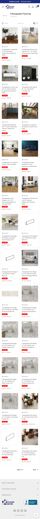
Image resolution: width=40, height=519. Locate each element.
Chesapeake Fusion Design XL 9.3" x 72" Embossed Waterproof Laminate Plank (9, 201)
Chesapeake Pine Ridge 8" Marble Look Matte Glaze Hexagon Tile (9, 237)
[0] (36, 7)
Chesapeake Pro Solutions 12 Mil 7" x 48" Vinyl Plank (10, 163)
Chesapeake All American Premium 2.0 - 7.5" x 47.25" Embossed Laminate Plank (30, 51)
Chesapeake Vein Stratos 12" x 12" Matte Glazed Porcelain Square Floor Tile (29, 453)
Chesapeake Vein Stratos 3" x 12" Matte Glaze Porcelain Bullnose (9, 452)
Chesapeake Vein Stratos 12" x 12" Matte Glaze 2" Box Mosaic (30, 417)
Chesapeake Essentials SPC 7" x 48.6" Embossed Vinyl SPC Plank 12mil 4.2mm (9, 127)
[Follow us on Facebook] (14, 510)
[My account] (33, 7)
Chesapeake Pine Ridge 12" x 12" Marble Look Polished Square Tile (29, 381)
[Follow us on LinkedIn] (25, 510)
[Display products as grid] (34, 23)
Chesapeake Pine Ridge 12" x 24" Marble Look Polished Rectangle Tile (29, 309)
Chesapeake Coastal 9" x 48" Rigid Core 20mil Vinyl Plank (29, 126)
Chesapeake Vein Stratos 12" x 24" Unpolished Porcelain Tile (29, 89)
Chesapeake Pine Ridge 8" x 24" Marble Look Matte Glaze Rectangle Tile (10, 309)
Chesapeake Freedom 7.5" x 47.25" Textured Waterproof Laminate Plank (30, 201)
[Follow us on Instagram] (18, 510)
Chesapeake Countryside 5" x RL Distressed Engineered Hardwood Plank (9, 52)
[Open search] (29, 7)
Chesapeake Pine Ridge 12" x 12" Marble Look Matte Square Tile (10, 417)
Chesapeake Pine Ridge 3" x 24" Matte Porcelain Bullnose (10, 273)
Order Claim (26, 1)
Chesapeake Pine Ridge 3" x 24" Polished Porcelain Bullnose (30, 237)
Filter (6, 23)
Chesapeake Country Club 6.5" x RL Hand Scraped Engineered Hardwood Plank (10, 89)
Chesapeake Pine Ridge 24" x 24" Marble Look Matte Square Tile (9, 381)
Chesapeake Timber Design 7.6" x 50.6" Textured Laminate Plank (29, 164)
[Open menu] (3, 7)
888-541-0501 (15, 1)
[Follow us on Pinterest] (21, 510)
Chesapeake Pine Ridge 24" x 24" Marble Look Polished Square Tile (9, 345)
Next (34, 469)
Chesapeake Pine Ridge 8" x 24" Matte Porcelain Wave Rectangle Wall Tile (29, 273)
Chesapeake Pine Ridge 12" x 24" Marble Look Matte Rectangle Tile (29, 345)
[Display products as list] (37, 23)
